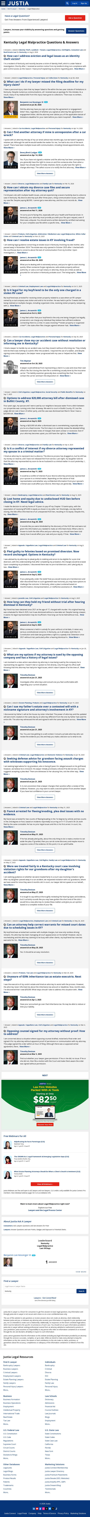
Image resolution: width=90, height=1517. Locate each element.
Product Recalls (9, 1478)
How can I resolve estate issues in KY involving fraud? (41, 240)
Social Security (51, 392)
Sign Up (84, 3)
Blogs (47, 1417)
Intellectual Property (11, 1410)
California (49, 1444)
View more (81, 1272)
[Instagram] (43, 1508)
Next (45, 1075)
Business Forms (9, 1475)
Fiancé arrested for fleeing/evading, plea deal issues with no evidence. (44, 812)
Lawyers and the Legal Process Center (45, 1210)
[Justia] (18, 3)
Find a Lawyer (11, 1281)
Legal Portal (22, 1513)
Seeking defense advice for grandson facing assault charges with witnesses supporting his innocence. (43, 760)
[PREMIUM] (11, 108)
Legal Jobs (7, 1468)
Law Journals (50, 1413)
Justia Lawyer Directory (54, 1471)
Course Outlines (51, 1410)
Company (32, 1513)
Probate (21, 234)
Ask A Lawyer (12, 9)
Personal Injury (39, 78)
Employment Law (36, 286)
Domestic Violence (55, 755)
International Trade (11, 1413)
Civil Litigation (31, 234)
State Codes (50, 1437)
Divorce (21, 184)
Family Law (47, 184)
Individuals (50, 1362)
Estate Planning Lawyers (13, 1379)
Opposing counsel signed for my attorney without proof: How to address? (44, 1032)
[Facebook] (40, 1508)
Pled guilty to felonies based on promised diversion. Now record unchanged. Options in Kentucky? (41, 553)
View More (79, 69)
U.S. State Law (52, 1430)
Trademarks (8, 1485)
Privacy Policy (63, 1513)
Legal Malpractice (53, 50)
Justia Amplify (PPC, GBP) (55, 1482)
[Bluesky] (50, 1508)
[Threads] (46, 1508)
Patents (6, 1482)
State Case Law (51, 1440)
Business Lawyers (10, 1369)
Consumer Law (77, 50)
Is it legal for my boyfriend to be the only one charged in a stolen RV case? (42, 291)
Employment (8, 1406)
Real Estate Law (10, 52)
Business (7, 1396)
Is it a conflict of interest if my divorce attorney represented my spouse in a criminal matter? (44, 450)
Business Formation (11, 1399)
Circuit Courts (9, 1448)
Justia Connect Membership (56, 1468)
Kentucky (22, 9)
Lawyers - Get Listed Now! (45, 1298)
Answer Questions (76, 31)
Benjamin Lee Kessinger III (17, 1255)
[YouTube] (37, 1508)
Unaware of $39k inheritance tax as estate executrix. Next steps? (42, 978)
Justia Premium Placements (56, 1475)
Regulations (8, 1440)
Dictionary (49, 1399)
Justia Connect (10, 1513)
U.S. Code (7, 1437)
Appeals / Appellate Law (28, 545)
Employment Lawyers (12, 1376)
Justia (3, 9)
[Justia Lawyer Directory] (56, 1508)
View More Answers (45, 173)
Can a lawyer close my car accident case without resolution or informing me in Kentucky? (44, 342)
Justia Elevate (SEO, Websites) (57, 1478)
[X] (53, 1508)
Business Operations (12, 1403)
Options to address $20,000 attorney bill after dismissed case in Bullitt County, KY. (44, 399)
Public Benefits (67, 392)
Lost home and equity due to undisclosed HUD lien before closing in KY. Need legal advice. (42, 500)
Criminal (48, 1369)
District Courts (9, 1451)
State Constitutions (53, 1433)
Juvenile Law (23, 598)
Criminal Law (17, 236)
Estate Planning (25, 703)
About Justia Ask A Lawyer (18, 1221)
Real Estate (7, 1417)
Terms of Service (49, 1513)
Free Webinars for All (15, 1136)
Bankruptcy (22, 495)
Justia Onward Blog (53, 1485)
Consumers (8, 1226)
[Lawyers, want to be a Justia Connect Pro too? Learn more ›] (46, 102)
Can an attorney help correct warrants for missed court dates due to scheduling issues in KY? (45, 926)
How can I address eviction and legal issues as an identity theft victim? (42, 57)
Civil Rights (66, 50)
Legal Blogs (8, 1471)
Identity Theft (24, 50)
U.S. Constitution (10, 1433)
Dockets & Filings (10, 1455)
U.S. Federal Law (11, 1430)
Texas (47, 1455)
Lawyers (7, 1230)
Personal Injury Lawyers (13, 1386)
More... (6, 1390)
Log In (74, 3)
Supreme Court (9, 1444)
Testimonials (50, 1489)
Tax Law (29, 973)
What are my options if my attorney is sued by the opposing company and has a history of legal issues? (43, 656)
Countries (7, 1489)
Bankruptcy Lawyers (11, 1365)
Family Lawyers (9, 1383)
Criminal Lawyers (10, 1372)
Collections (53, 78)
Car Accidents (24, 128)
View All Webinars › (45, 1184)
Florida (48, 1448)
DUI (46, 1376)
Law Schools (51, 1396)
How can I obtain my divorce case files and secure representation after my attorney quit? (37, 189)
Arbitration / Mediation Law (49, 234)
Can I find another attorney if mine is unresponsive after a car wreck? (45, 133)
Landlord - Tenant (38, 50)
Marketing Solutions (54, 1464)
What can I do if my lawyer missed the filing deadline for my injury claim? (43, 83)
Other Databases (11, 1464)
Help (39, 1513)
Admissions (49, 1403)
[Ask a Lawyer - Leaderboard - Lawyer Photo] (8, 1262)
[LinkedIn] (34, 1508)
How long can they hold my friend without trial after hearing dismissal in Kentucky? (44, 603)
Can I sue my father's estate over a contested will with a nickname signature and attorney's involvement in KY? (41, 708)
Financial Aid (50, 1406)
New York (49, 1451)
